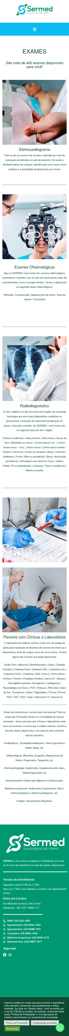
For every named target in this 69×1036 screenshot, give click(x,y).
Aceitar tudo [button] (12, 1028)
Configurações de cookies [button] (45, 1022)
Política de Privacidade (16, 1022)
